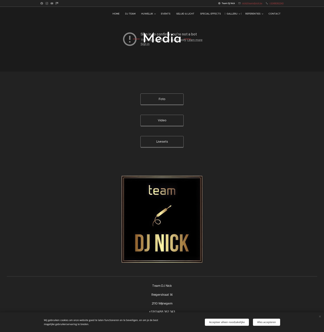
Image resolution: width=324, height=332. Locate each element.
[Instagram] (47, 3)
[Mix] (57, 3)
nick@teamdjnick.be (252, 3)
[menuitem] (116, 13)
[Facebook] (42, 3)
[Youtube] (52, 3)
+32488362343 (276, 3)
